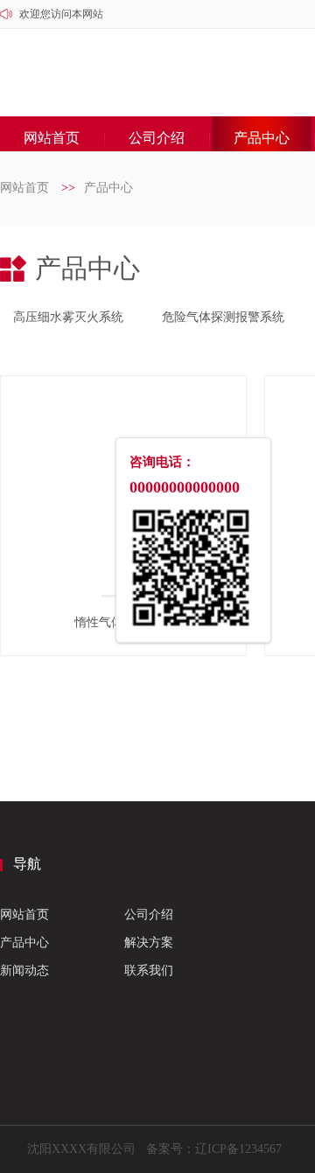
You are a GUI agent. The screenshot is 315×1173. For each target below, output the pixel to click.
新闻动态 (24, 970)
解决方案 (148, 942)
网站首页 (52, 137)
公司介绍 (157, 137)
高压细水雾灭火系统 (68, 317)
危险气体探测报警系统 (223, 317)
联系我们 (148, 970)
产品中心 (262, 137)
